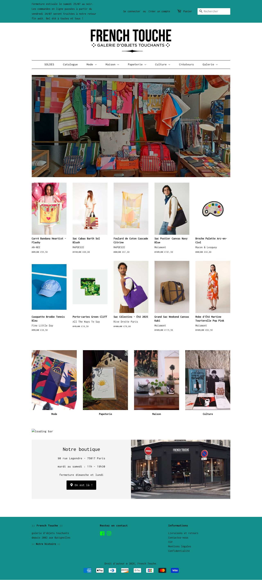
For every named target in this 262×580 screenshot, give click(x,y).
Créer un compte (159, 11)
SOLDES (49, 64)
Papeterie (136, 64)
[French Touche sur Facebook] (102, 534)
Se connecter (131, 11)
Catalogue (70, 64)
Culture (161, 64)
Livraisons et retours (183, 533)
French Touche (147, 563)
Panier (187, 11)
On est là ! (83, 485)
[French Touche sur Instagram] (109, 534)
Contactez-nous (178, 537)
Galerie (209, 64)
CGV (170, 542)
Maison (111, 64)
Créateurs (186, 64)
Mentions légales (179, 546)
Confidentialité (179, 551)
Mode (91, 64)
